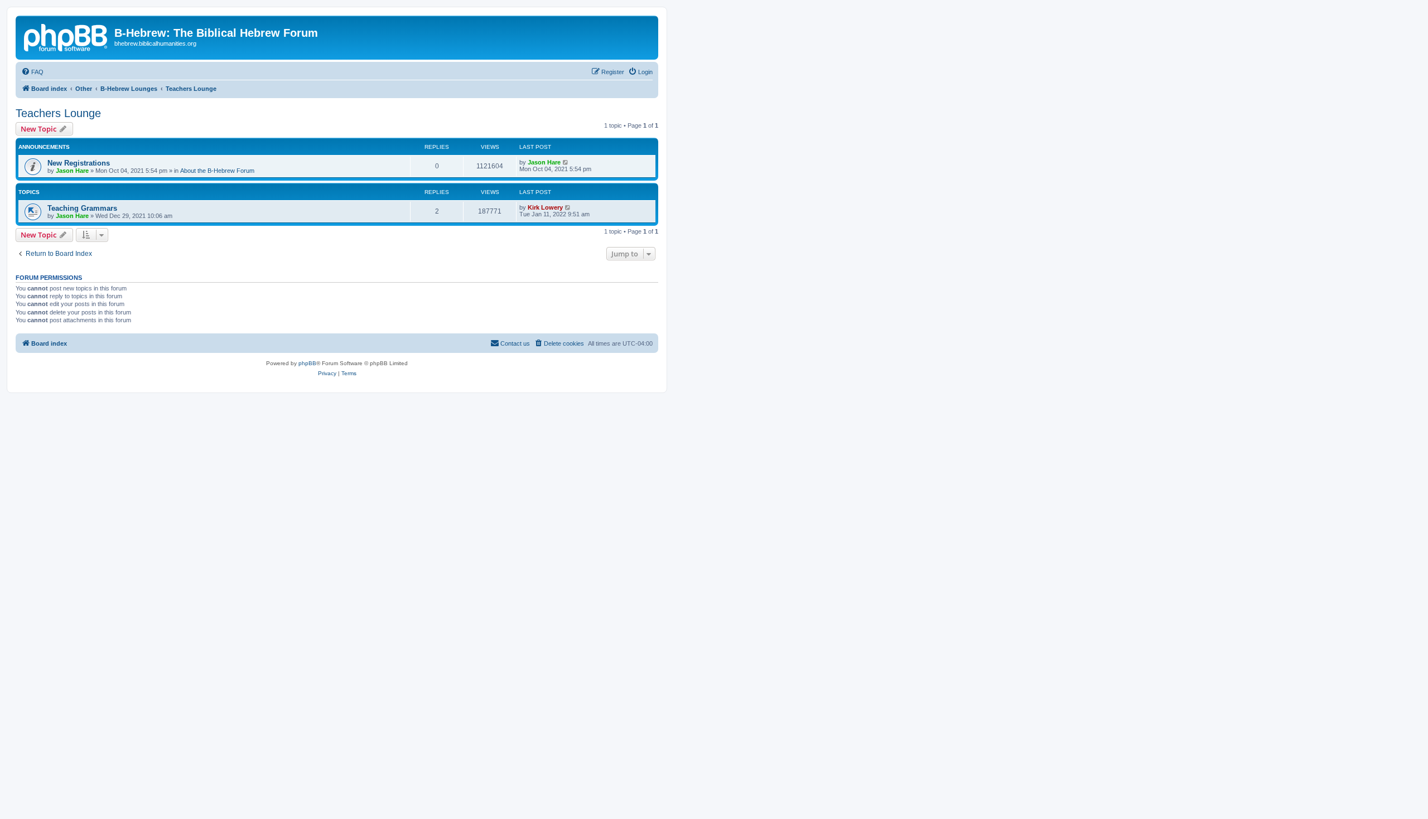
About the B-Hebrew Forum (217, 170)
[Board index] (66, 36)
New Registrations (78, 163)
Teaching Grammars (82, 208)
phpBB (307, 363)
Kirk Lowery (545, 207)
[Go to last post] (566, 162)
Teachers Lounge (58, 113)
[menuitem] (32, 72)
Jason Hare (72, 170)
